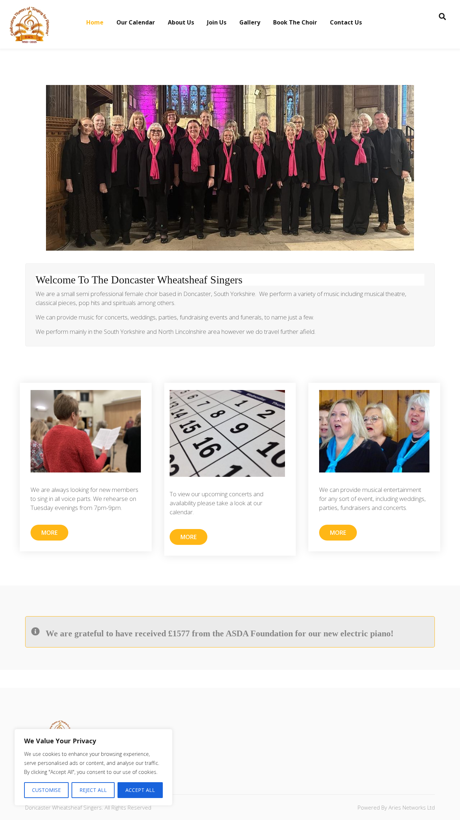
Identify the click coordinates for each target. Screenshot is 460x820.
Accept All (140, 790)
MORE (49, 533)
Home (95, 22)
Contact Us (346, 22)
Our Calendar (135, 22)
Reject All (93, 790)
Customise (46, 790)
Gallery (249, 22)
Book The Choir (295, 22)
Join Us (216, 22)
